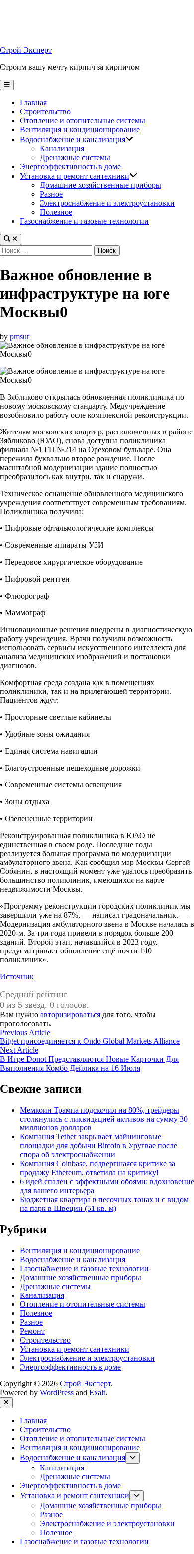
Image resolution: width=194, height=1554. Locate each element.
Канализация (62, 148)
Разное (51, 194)
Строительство (45, 111)
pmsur (19, 336)
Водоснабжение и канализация (72, 139)
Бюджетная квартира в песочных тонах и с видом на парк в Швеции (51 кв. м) (104, 1203)
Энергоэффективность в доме (70, 166)
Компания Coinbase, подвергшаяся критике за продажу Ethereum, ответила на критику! (97, 1168)
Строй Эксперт (26, 50)
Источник (17, 976)
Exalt (97, 1392)
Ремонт (32, 1331)
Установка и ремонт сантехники (74, 176)
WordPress (57, 1392)
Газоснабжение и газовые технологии (84, 221)
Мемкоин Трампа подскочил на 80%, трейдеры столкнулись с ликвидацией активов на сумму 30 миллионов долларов (104, 1119)
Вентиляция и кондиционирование (80, 129)
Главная (33, 102)
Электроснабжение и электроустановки (107, 203)
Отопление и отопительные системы (82, 120)
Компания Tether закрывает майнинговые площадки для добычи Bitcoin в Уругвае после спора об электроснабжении (98, 1145)
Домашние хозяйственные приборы (100, 185)
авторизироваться (70, 1014)
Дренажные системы (75, 157)
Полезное (56, 212)
